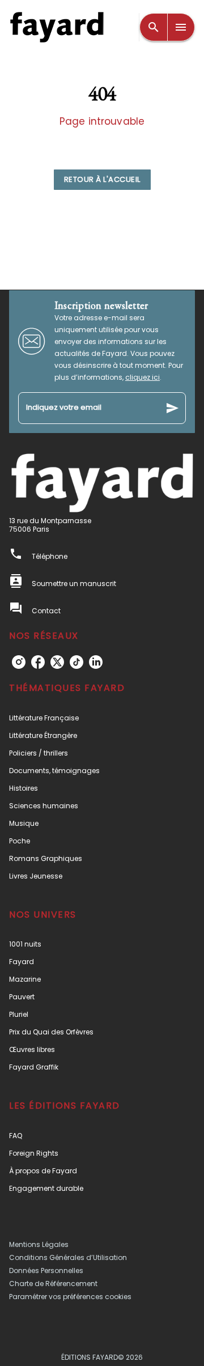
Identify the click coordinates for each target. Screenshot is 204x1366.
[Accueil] (56, 27)
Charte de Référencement (53, 1283)
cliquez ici (142, 377)
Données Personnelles (46, 1270)
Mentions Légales (39, 1244)
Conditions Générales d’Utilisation (68, 1257)
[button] (102, 179)
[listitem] (18, 662)
